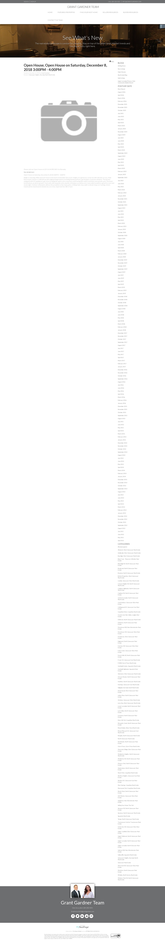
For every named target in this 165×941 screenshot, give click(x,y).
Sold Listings (121, 78)
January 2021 (122, 229)
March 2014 (121, 470)
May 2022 (121, 186)
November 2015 (122, 409)
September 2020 (122, 235)
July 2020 (120, 241)
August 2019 (121, 272)
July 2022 (120, 180)
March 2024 (121, 150)
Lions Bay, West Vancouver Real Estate (129, 703)
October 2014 (122, 449)
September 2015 (122, 415)
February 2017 (122, 363)
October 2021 (122, 202)
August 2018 (121, 308)
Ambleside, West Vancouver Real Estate (129, 553)
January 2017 (122, 366)
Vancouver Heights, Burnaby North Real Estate (42, 75)
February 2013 (122, 510)
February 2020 (122, 254)
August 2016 (121, 382)
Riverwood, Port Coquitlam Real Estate (129, 788)
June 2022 (121, 183)
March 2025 (121, 125)
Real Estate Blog (122, 75)
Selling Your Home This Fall (125, 805)
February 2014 (122, 473)
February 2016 (122, 400)
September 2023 (122, 153)
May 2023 (121, 162)
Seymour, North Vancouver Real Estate (129, 813)
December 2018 (122, 296)
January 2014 (122, 476)
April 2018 (121, 321)
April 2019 (121, 284)
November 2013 (122, 482)
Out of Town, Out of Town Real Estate (129, 746)
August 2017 (121, 345)
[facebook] (73, 916)
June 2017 (121, 351)
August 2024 (121, 135)
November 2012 (122, 519)
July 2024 (120, 138)
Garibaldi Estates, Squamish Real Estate (129, 666)
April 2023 (121, 165)
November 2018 (122, 299)
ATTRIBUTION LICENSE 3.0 (92, 931)
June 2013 (121, 498)
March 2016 (121, 397)
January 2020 (122, 257)
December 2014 (122, 443)
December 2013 (122, 479)
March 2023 (121, 168)
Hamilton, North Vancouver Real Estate (129, 681)
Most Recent (121, 89)
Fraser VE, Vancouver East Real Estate (129, 660)
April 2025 (121, 122)
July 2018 (120, 312)
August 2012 (121, 528)
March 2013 (121, 507)
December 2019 (122, 260)
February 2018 (122, 327)
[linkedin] (82, 916)
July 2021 (120, 211)
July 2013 (120, 495)
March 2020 (121, 251)
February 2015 (122, 437)
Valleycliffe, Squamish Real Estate (127, 855)
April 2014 (121, 467)
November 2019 (122, 263)
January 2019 (122, 293)
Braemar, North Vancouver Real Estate (129, 573)
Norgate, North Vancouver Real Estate (129, 735)
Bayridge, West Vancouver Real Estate (129, 556)
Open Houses (122, 72)
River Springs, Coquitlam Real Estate (128, 785)
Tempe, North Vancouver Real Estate (128, 819)
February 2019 (122, 290)
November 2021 (122, 199)
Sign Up (33, 1)
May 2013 (121, 501)
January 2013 (122, 513)
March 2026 (121, 98)
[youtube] (87, 916)
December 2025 (122, 104)
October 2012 (122, 522)
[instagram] (91, 916)
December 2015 (122, 406)
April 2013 (121, 504)
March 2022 (121, 189)
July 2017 (120, 348)
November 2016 (122, 373)
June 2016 (121, 388)
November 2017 (122, 336)
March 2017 (121, 360)
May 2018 (121, 318)
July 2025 (120, 113)
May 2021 (121, 217)
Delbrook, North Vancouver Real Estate (129, 619)
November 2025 (122, 107)
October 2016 (122, 376)
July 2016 (120, 385)
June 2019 (121, 278)
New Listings (121, 69)
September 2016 (122, 379)
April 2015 (121, 431)
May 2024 (121, 144)
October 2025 (122, 110)
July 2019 (120, 275)
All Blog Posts (122, 66)
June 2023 (121, 159)
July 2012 (120, 531)
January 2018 (122, 330)
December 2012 (122, 516)
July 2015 (120, 421)
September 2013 (122, 488)
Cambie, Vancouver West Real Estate (128, 581)
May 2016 (121, 391)
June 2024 (121, 141)
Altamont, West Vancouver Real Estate (129, 550)
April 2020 (121, 247)
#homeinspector (122, 547)
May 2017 (121, 354)
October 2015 (122, 412)
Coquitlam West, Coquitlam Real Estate (129, 612)
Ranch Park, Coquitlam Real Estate (128, 773)
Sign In (26, 1)
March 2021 (121, 223)
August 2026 (121, 92)
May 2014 (121, 464)
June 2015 (121, 424)
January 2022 (122, 196)
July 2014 (120, 458)
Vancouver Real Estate (124, 862)
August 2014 (121, 455)
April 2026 (121, 95)
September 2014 (122, 452)
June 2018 (121, 315)
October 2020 (122, 232)
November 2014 (122, 446)
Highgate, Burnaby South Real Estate (128, 687)
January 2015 (122, 440)
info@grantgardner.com (86, 911)
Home (50, 12)
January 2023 (122, 174)
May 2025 (121, 119)
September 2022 (122, 177)
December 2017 (122, 333)
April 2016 (121, 394)
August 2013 (121, 492)
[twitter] (78, 916)
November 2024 (122, 132)
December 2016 (122, 369)
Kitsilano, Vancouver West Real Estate (129, 700)
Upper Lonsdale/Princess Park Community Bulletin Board (126, 82)
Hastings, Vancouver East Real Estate (128, 684)
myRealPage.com (82, 927)
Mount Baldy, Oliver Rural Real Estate (129, 728)
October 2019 (122, 266)
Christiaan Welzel (77, 931)
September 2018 (122, 305)
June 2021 (121, 214)
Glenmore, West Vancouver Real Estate (129, 674)
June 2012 (121, 534)
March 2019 (121, 287)
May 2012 (121, 537)
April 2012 (121, 540)
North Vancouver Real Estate (126, 738)
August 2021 (121, 208)
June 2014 (121, 461)
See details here (29, 172)
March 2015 (121, 434)
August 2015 (121, 418)
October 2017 (122, 339)
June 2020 (121, 244)
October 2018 (122, 302)
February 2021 (122, 226)
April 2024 (121, 147)
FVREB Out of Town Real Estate (127, 663)
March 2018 (121, 324)
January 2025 (122, 128)
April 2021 (121, 220)
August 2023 (121, 156)
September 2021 (122, 205)
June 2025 (121, 116)
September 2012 (122, 525)
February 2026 (122, 101)
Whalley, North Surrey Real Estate (128, 875)
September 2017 (122, 342)
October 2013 (122, 485)
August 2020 (121, 238)
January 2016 (122, 403)
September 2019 (122, 269)
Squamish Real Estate (124, 816)
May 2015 (121, 427)
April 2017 (121, 357)
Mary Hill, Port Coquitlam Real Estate (128, 720)
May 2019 (121, 281)
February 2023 (122, 171)
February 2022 (122, 193)
